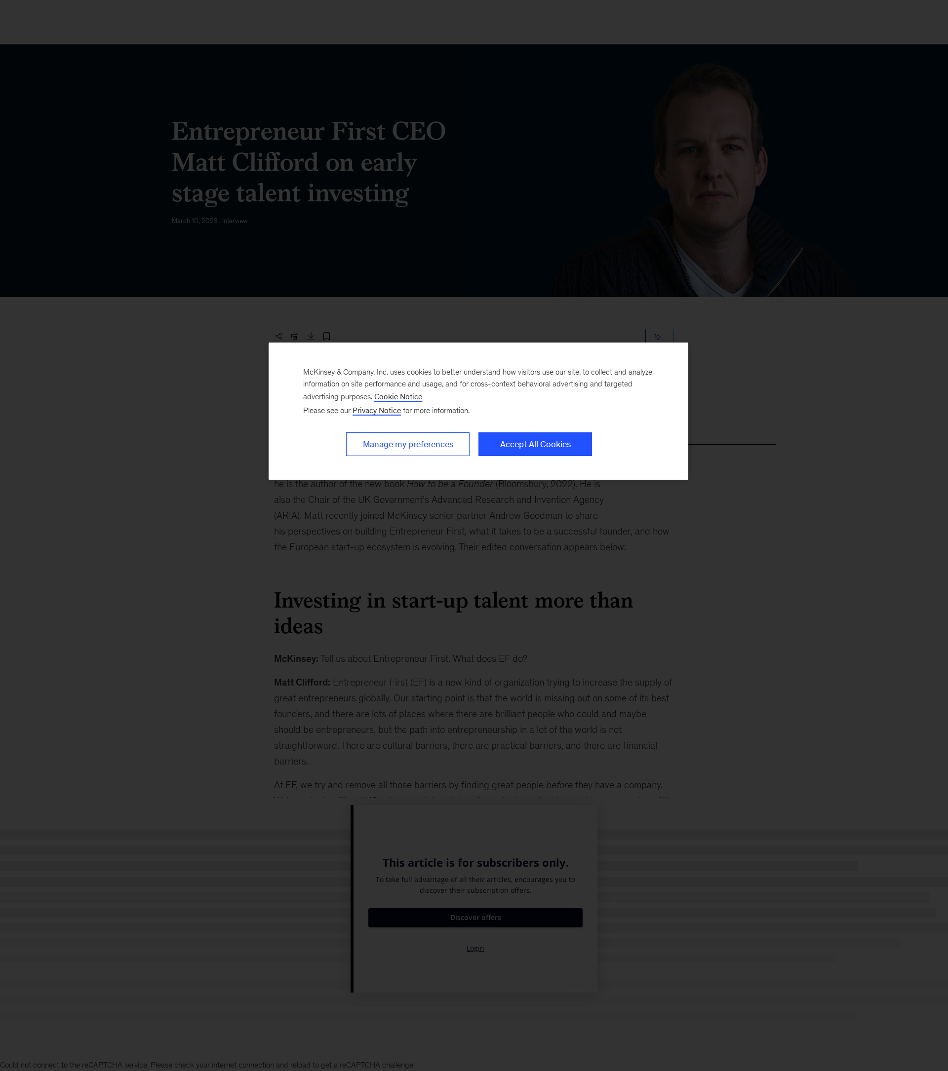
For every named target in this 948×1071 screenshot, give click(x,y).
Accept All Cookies (535, 444)
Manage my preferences (408, 444)
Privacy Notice (377, 410)
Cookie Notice (398, 396)
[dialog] (478, 411)
